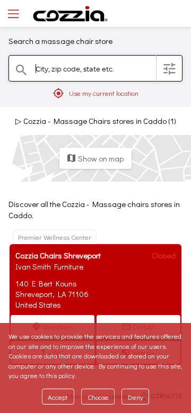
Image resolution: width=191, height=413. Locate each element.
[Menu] (12, 13)
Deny (135, 396)
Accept (58, 396)
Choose (98, 396)
